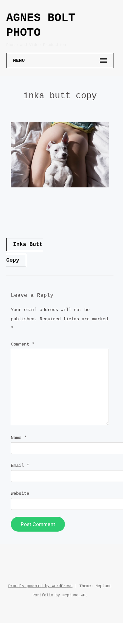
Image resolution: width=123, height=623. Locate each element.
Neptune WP (73, 595)
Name (19, 437)
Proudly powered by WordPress (40, 586)
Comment (22, 344)
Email (20, 465)
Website (20, 493)
